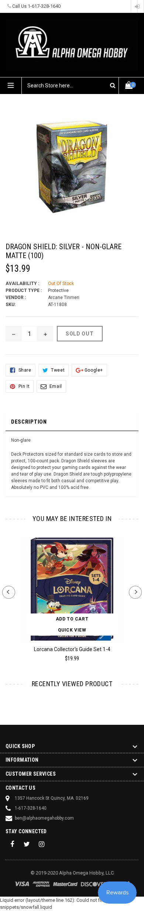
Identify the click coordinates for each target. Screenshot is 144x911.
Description (29, 421)
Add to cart (72, 619)
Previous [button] (8, 592)
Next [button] (135, 592)
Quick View (72, 630)
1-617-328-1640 (44, 6)
